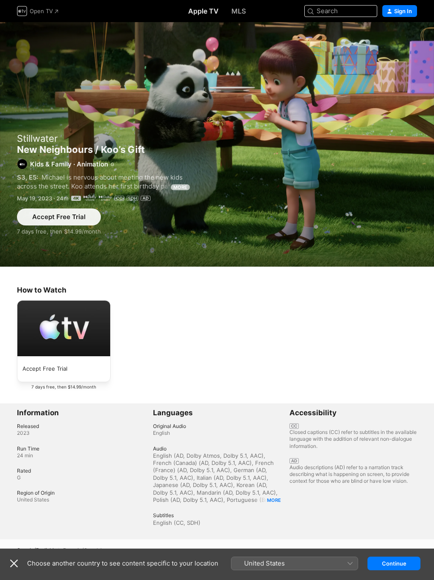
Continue (394, 563)
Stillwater (37, 138)
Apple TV (203, 11)
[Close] (14, 563)
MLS (238, 11)
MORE (180, 187)
